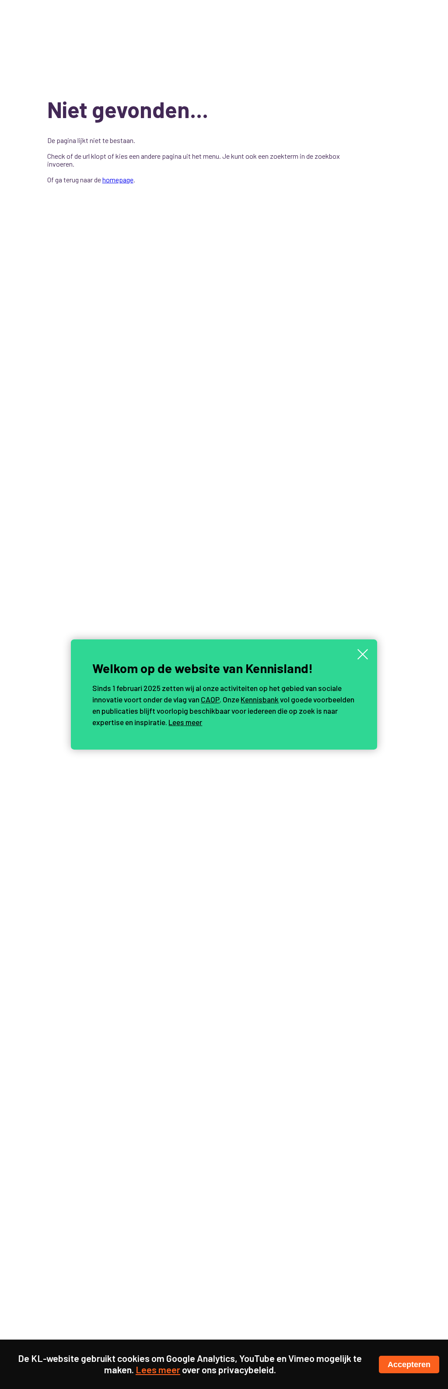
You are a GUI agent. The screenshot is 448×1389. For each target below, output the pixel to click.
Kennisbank (260, 699)
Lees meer (185, 722)
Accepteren (409, 1364)
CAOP (210, 699)
